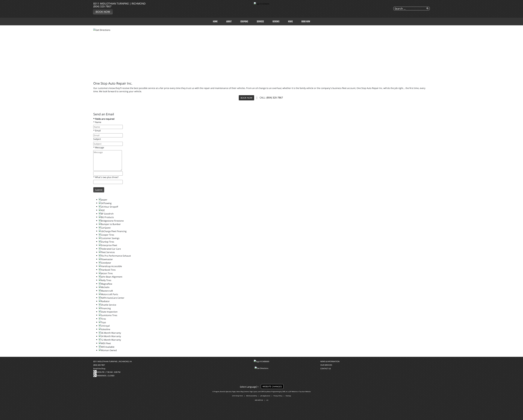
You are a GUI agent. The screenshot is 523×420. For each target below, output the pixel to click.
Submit (98, 189)
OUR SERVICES (326, 365)
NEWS (290, 21)
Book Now (103, 11)
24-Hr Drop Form (237, 396)
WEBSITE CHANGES (272, 386)
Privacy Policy (277, 396)
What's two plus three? (105, 177)
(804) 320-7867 (102, 6)
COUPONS (244, 21)
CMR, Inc (285, 391)
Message (98, 147)
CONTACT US (325, 368)
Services (260, 21)
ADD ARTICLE (259, 400)
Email (97, 130)
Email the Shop (99, 368)
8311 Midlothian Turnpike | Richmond (119, 3)
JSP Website (293, 391)
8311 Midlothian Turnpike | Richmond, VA (112, 361)
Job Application (265, 396)
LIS (267, 400)
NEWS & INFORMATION (330, 361)
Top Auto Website (305, 391)
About (229, 21)
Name (97, 122)
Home (215, 21)
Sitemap (288, 396)
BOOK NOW (246, 97)
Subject (97, 139)
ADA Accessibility (251, 396)
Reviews (276, 21)
